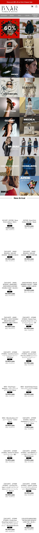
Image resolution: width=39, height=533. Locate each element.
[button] (27, 16)
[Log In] (36, 6)
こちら (4, 530)
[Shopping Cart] (32, 6)
